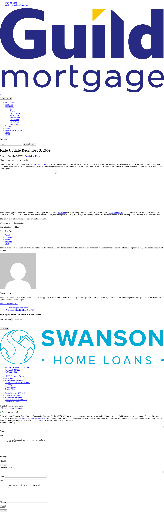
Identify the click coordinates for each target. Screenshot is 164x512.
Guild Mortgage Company (12, 408)
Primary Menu (6, 98)
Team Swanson (10, 102)
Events (7, 128)
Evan (27, 156)
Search (7, 135)
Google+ (8, 235)
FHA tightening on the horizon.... (17, 308)
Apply (7, 133)
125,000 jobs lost (116, 213)
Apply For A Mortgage (13, 130)
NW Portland (15, 118)
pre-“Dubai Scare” (40, 164)
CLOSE (3, 465)
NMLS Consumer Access (14, 376)
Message (3, 457)
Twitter (7, 239)
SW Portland (14, 115)
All (11, 109)
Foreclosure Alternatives (14, 380)
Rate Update (36, 156)
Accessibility (10, 378)
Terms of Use (10, 389)
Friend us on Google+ (13, 402)
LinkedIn (8, 237)
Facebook (8, 242)
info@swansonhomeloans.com (16, 5)
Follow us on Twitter (13, 395)
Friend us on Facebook (13, 397)
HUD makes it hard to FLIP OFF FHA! (20, 310)
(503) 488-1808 (11, 3)
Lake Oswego (15, 113)
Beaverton (13, 111)
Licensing (8, 385)
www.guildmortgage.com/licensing (31, 418)
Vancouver (14, 124)
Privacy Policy (10, 387)
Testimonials (9, 107)
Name (2, 431)
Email (7, 244)
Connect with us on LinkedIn (16, 400)
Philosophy (9, 105)
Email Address (5, 319)
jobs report (62, 213)
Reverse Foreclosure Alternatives (17, 383)
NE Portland (14, 122)
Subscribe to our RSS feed (15, 393)
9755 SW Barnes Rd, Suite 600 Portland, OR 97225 (17, 369)
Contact (8, 126)
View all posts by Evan (9, 304)
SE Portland (14, 120)
